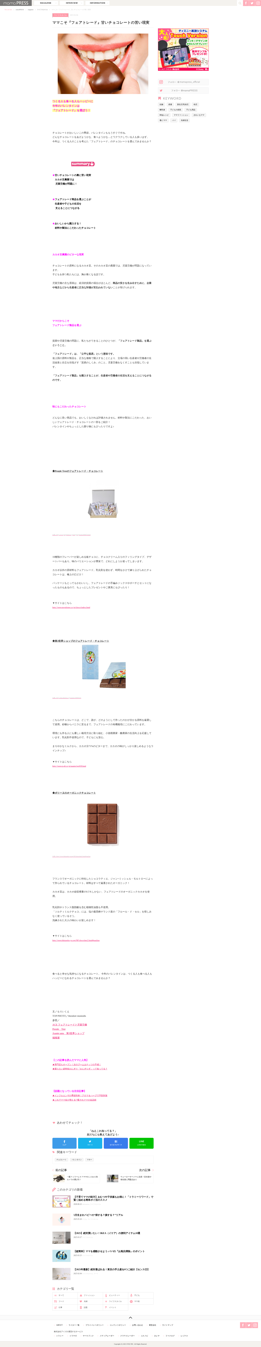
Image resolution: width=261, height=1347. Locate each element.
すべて (61, 1295)
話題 (85, 1307)
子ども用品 (190, 110)
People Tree (59, 1029)
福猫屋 (56, 1037)
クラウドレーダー (127, 1336)
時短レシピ (164, 115)
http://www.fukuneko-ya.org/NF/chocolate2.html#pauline (76, 940)
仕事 (60, 1307)
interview (72, 3)
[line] (141, 1143)
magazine (46, 3)
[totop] (130, 1317)
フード (61, 1301)
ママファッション (181, 115)
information (97, 3)
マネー (89, 1159)
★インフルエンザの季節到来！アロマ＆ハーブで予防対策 (79, 1095)
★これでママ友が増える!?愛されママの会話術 (74, 1100)
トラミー (59, 1336)
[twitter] (90, 1143)
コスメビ (144, 1336)
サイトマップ (167, 1325)
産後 (170, 104)
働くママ (163, 120)
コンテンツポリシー (118, 1325)
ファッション (89, 1295)
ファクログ (170, 1336)
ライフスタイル (42, 9)
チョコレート (61, 1159)
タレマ (157, 1336)
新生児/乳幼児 (182, 104)
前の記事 (61, 1170)
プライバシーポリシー (94, 1325)
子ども (137, 1295)
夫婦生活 (184, 120)
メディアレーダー (107, 1336)
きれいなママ (198, 115)
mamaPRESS (20, 9)
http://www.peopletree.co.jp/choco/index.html (71, 607)
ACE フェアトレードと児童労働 (69, 1024)
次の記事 (145, 1170)
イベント (112, 1307)
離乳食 (162, 110)
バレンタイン (77, 1159)
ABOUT (59, 1325)
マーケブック (88, 1336)
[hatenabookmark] (116, 1143)
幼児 (195, 104)
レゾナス (184, 1336)
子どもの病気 (175, 110)
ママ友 (137, 1301)
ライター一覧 (74, 1325)
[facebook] (64, 1143)
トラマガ (73, 1336)
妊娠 (161, 104)
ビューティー (114, 1295)
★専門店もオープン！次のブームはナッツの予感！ (76, 1064)
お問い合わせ (137, 1325)
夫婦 (85, 1301)
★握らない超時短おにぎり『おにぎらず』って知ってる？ (79, 1069)
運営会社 (152, 1325)
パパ (174, 120)
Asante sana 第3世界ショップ (68, 1033)
